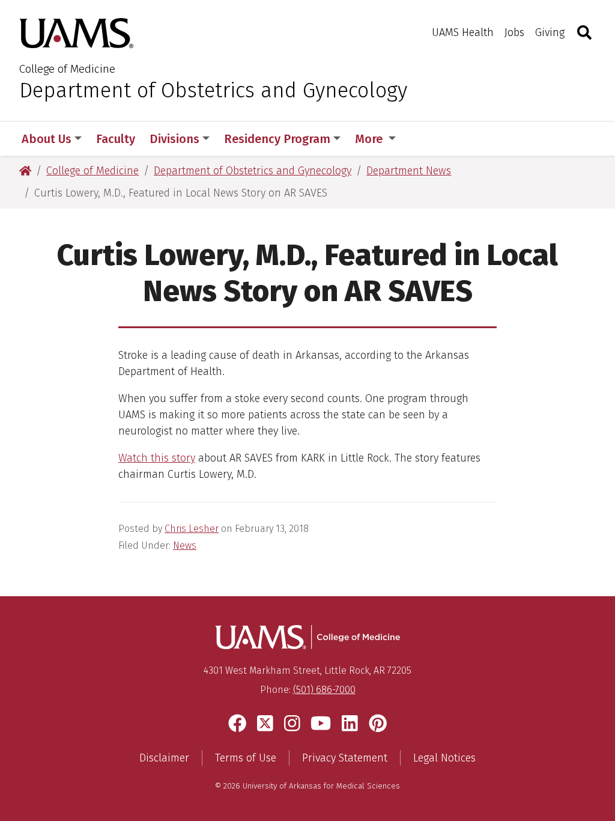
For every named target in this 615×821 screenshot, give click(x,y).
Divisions (174, 139)
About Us (46, 139)
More (370, 139)
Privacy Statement (344, 758)
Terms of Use (245, 758)
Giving (550, 32)
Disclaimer (164, 758)
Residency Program (277, 139)
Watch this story (156, 458)
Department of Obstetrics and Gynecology (213, 90)
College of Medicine (67, 69)
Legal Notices (444, 758)
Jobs (514, 32)
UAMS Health (463, 32)
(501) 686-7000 (324, 689)
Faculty (115, 139)
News (184, 545)
